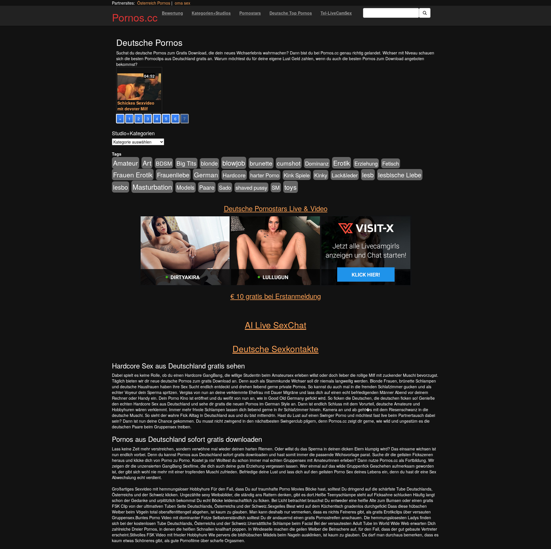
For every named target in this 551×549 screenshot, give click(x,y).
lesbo (120, 187)
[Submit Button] (424, 13)
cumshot (288, 163)
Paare (206, 187)
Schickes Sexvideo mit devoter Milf (135, 105)
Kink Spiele (297, 175)
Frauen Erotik (132, 174)
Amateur (125, 163)
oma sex (182, 3)
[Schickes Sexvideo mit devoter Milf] (139, 84)
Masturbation (152, 187)
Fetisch (390, 163)
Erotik (341, 162)
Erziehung (366, 163)
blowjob (233, 163)
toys (290, 187)
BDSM (164, 163)
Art (147, 162)
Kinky (320, 175)
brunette (261, 163)
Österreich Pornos (153, 3)
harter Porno (264, 175)
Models (185, 187)
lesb (368, 174)
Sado (225, 187)
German (206, 174)
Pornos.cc (135, 17)
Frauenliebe (173, 174)
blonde (209, 163)
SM (276, 187)
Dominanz (317, 163)
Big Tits (186, 163)
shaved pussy (251, 187)
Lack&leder (345, 175)
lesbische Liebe (399, 174)
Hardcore (234, 175)
